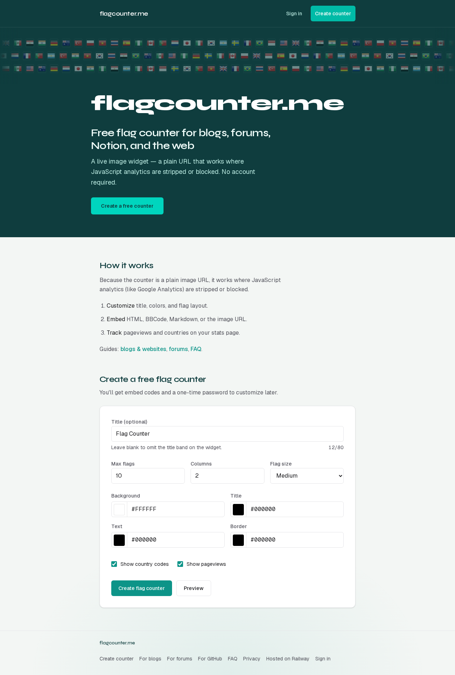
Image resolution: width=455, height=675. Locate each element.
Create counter (117, 658)
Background (125, 496)
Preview (194, 588)
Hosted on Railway (288, 658)
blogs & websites (143, 349)
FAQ (196, 349)
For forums (179, 658)
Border (238, 526)
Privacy (252, 658)
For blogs (150, 658)
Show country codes (145, 564)
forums (178, 349)
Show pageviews (206, 564)
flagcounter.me (124, 13)
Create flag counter (141, 588)
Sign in (294, 13)
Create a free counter (127, 206)
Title (236, 496)
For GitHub (210, 658)
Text (116, 526)
